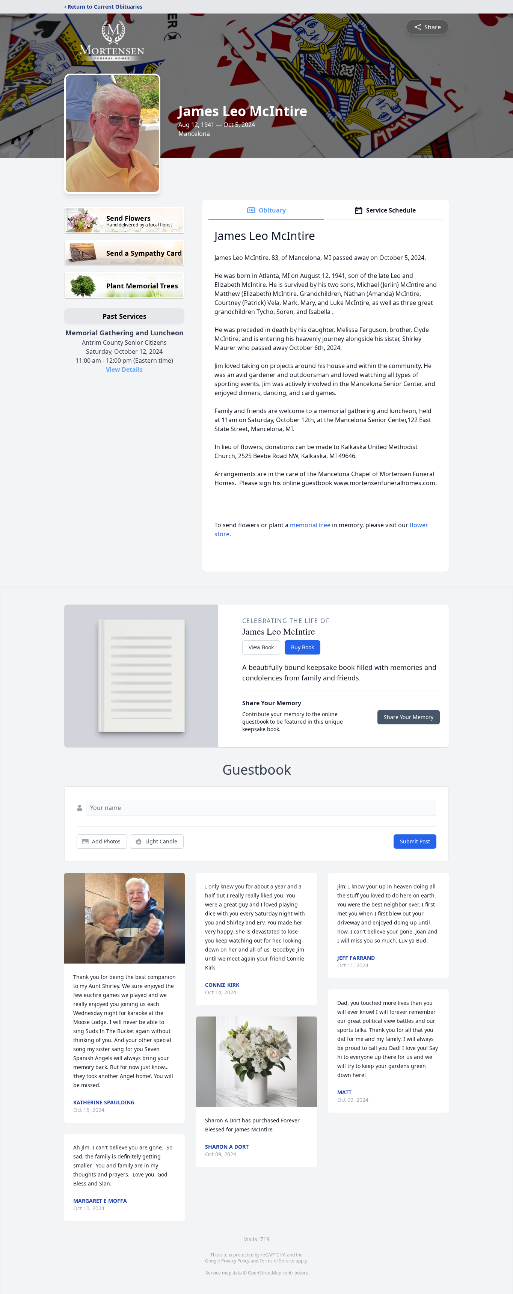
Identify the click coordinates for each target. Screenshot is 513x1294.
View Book (261, 647)
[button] (124, 918)
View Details (124, 369)
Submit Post (415, 841)
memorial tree (310, 525)
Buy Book (302, 647)
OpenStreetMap (264, 1273)
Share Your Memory (408, 717)
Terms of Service (277, 1261)
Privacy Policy (235, 1261)
